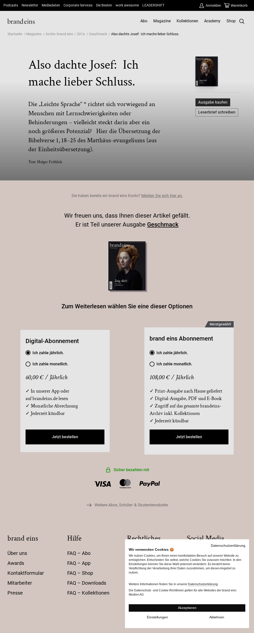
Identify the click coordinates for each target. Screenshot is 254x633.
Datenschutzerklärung (228, 545)
